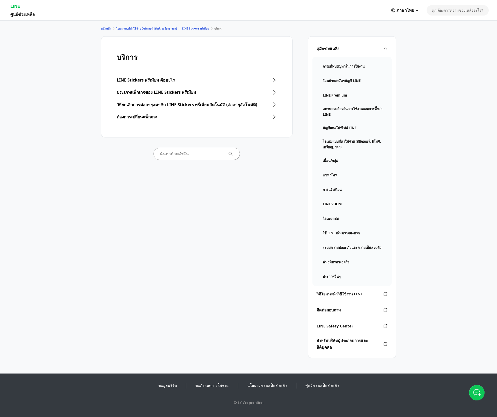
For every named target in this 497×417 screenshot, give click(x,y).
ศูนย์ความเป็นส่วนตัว (322, 385)
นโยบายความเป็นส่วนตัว (267, 385)
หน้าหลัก (106, 28)
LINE (15, 6)
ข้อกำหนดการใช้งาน (212, 385)
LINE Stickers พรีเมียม (195, 28)
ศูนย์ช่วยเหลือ (22, 14)
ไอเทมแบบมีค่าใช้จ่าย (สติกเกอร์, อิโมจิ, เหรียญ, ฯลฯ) (146, 28)
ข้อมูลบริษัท (167, 385)
